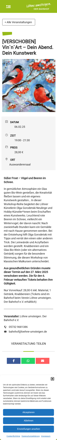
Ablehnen (28, 420)
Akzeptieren (28, 412)
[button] (52, 378)
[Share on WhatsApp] (28, 361)
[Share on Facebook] (14, 361)
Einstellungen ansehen (28, 429)
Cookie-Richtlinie (13, 436)
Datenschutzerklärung (31, 436)
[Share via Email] (42, 361)
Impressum (45, 436)
